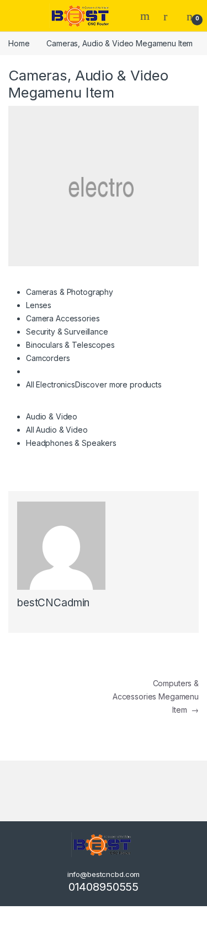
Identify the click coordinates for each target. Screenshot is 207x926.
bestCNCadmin (53, 602)
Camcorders (48, 358)
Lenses (38, 305)
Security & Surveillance (67, 331)
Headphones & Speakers (71, 443)
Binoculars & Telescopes (70, 344)
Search (146, 16)
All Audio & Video (57, 429)
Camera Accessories (62, 318)
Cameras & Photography (69, 292)
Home (18, 43)
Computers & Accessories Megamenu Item (156, 696)
